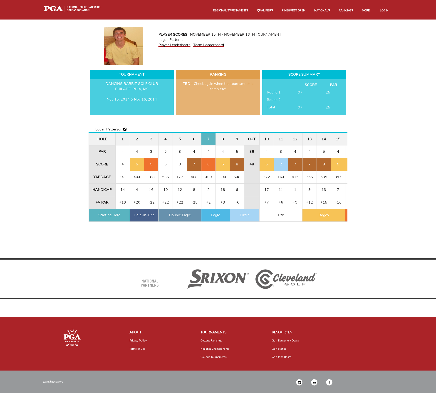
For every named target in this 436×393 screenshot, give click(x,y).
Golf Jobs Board (281, 357)
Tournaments (213, 332)
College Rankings (211, 340)
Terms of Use (137, 349)
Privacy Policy (138, 340)
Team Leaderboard (208, 44)
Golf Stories (279, 349)
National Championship (215, 349)
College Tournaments (214, 357)
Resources (282, 332)
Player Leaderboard (175, 44)
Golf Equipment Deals (285, 340)
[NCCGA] (72, 337)
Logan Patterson (109, 129)
